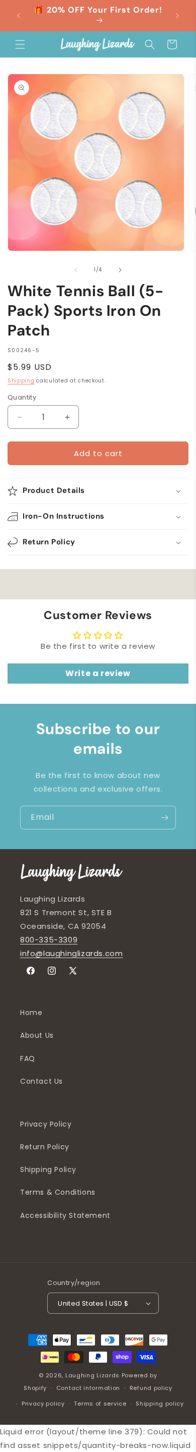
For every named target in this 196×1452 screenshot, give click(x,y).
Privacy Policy (45, 1124)
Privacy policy (43, 1404)
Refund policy (151, 1388)
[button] (20, 44)
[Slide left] (76, 270)
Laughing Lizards (92, 1375)
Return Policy (44, 1147)
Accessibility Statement (65, 1215)
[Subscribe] (164, 817)
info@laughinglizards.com (71, 953)
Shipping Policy (48, 1169)
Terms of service (100, 1404)
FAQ (27, 1058)
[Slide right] (120, 270)
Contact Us (41, 1081)
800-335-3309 (48, 939)
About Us (37, 1035)
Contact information (88, 1388)
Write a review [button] (97, 673)
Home (31, 1013)
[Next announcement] (177, 16)
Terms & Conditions (57, 1192)
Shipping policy (160, 1404)
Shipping (21, 380)
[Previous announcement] (19, 16)
